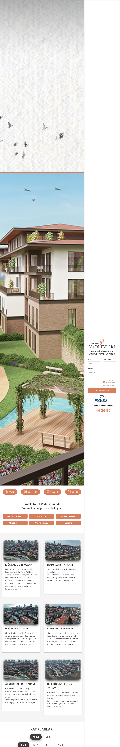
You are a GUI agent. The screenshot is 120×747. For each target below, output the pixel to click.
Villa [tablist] (48, 736)
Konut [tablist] (36, 736)
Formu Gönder (102, 390)
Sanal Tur (54, 492)
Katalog (75, 492)
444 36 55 (102, 410)
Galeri (11, 492)
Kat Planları (32, 492)
